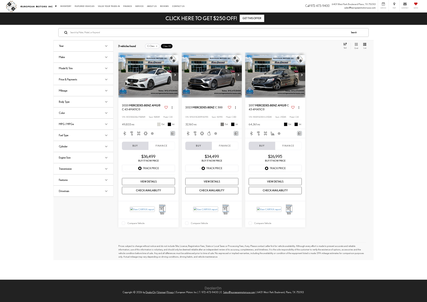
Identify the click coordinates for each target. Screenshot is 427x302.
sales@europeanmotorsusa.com (360, 7)
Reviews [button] (164, 6)
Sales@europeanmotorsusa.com (239, 292)
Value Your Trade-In (109, 6)
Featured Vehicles (85, 6)
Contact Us (178, 6)
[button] (175, 75)
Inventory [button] (65, 6)
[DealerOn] (213, 288)
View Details (148, 181)
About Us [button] (152, 6)
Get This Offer (252, 18)
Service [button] (139, 6)
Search (354, 32)
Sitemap (161, 292)
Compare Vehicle (135, 223)
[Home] (56, 6)
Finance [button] (127, 6)
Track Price (151, 168)
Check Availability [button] (148, 190)
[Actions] (172, 107)
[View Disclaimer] (152, 133)
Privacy (170, 292)
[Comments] (172, 133)
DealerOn (151, 292)
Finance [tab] (162, 145)
